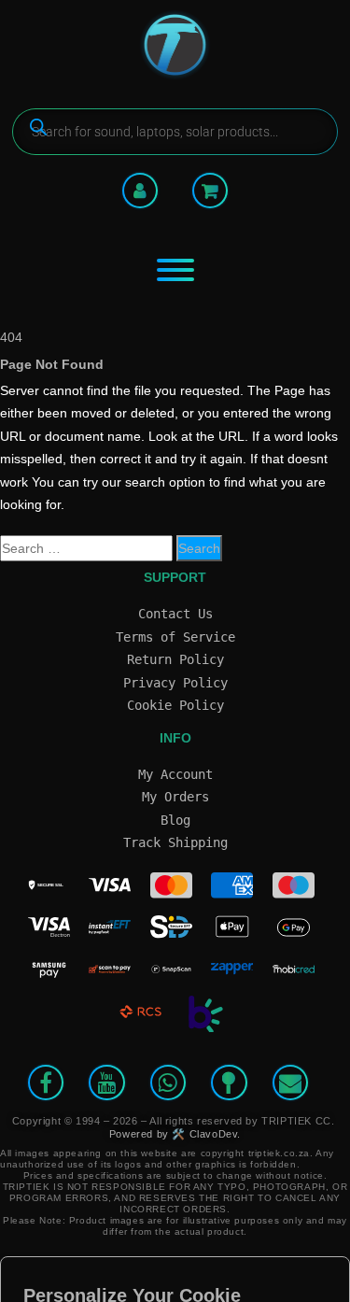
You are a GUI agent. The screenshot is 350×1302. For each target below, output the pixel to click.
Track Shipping (175, 842)
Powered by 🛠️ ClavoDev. (175, 1133)
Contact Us (175, 613)
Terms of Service (175, 637)
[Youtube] (106, 1082)
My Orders (175, 796)
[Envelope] (290, 1082)
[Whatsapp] (168, 1082)
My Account (175, 774)
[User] (140, 190)
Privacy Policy (175, 682)
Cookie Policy (175, 705)
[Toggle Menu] (175, 270)
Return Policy (175, 659)
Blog (175, 820)
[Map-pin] (228, 1082)
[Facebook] (45, 1082)
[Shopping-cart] (210, 190)
